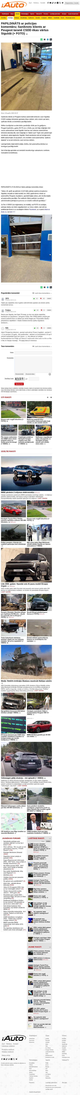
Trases (47, 1076)
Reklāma (36, 3)
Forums (31, 1082)
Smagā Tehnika (49, 1049)
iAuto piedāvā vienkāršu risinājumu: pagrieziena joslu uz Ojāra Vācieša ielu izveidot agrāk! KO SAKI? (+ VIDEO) (39, 808)
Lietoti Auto (31, 1038)
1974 (7, 298)
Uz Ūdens (48, 1048)
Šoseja (47, 1066)
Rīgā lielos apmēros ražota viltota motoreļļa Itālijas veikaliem (41, 890)
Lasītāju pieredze (51, 1082)
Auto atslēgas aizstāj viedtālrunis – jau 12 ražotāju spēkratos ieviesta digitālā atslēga (42, 905)
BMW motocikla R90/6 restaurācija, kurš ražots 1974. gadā (13, 924)
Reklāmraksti (49, 1055)
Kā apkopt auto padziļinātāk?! (14, 881)
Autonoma (31, 1042)
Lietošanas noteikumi (8, 1046)
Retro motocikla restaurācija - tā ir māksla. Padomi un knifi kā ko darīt (14, 913)
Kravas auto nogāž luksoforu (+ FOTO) (41, 896)
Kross (47, 1064)
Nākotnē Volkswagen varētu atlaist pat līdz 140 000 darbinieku (13, 806)
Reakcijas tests (66, 1057)
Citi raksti (6, 397)
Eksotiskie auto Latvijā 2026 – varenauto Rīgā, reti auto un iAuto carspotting (14, 896)
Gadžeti (31, 1078)
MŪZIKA (8, 875)
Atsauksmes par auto (51, 1085)
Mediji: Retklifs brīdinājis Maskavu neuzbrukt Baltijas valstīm (26, 681)
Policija (63, 1042)
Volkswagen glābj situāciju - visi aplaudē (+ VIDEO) (22, 778)
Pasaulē (48, 1040)
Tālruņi (30, 1064)
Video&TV (65, 1060)
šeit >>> (12, 212)
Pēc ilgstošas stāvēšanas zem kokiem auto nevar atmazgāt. (14, 929)
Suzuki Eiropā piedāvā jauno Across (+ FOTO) (37, 613)
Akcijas (64, 1082)
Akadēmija (64, 1044)
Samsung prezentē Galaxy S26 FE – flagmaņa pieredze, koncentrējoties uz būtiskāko (42, 1002)
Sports (48, 1060)
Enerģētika (31, 1063)
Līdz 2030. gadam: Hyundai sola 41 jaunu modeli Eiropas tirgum (42, 1010)
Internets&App (32, 1070)
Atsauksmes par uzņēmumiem (53, 1087)
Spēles (30, 1072)
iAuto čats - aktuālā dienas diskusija (12, 884)
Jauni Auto (31, 1040)
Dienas (42, 841)
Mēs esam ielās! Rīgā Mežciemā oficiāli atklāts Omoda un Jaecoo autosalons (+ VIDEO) (38, 544)
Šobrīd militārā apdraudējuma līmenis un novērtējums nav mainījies (37, 639)
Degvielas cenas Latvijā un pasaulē (12, 857)
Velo (47, 1046)
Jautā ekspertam (35, 1092)
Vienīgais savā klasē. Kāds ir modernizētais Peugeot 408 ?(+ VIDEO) (38, 712)
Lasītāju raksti (49, 1089)
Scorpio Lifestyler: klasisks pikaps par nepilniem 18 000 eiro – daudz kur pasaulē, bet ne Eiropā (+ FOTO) (13, 614)
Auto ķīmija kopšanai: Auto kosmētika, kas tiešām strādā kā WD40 (14, 907)
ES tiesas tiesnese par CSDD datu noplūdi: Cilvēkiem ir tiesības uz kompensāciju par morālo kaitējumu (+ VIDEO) (13, 737)
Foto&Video (32, 1074)
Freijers (8, 310)
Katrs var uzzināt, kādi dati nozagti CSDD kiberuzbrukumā (42, 1025)
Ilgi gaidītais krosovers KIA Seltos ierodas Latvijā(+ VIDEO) (13, 711)
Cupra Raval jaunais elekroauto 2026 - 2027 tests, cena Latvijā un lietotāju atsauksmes (14, 861)
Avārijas (64, 1040)
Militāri (63, 1051)
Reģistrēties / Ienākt (71, 3)
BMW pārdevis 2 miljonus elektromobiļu (17, 492)
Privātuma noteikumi (8, 1049)
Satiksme (64, 1046)
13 (7, 617)
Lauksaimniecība (50, 1051)
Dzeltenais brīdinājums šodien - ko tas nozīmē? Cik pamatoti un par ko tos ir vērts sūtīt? (13, 902)
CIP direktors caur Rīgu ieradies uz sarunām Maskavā (13, 832)
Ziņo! (30, 3)
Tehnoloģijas (33, 1060)
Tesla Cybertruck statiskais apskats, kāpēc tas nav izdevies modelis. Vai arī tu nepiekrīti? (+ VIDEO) (12, 640)
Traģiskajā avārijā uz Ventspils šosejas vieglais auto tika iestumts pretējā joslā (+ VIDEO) (26, 440)
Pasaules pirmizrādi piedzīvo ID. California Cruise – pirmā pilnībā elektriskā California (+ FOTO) (41, 866)
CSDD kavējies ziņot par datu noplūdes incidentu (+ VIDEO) (37, 832)
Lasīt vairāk (42, 498)
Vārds (12, 352)
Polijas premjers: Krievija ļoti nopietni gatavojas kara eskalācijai (13, 543)
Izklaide (47, 1042)
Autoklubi (64, 1053)
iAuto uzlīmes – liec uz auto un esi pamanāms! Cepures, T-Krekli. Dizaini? (14, 848)
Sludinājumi (33, 1035)
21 (44, 778)
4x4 (46, 1068)
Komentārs (10, 358)
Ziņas (47, 1035)
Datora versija (6, 1055)
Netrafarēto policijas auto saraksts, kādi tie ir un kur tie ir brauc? (13, 842)
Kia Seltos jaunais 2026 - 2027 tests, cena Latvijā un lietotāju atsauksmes (13, 867)
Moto (47, 1044)
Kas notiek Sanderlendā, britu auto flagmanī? (13, 872)
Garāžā (64, 1048)
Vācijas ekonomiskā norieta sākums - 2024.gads (12, 891)
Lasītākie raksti (36, 838)
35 (26, 34)
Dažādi (31, 1079)
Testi (47, 1053)
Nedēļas (48, 841)
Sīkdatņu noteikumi (8, 1052)
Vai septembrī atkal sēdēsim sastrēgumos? (41, 913)
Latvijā (47, 1038)
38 (7, 642)
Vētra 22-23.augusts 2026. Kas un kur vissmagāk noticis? (13, 888)
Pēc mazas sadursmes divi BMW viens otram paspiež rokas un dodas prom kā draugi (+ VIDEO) (9, 440)
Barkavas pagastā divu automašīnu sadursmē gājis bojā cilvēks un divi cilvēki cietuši (38, 421)
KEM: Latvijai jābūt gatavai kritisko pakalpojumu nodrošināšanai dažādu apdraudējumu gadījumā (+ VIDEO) (42, 931)
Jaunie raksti (34, 947)
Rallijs (47, 1063)
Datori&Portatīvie (33, 1066)
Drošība (64, 1038)
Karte (63, 1055)
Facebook (32, 209)
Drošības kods (9, 378)
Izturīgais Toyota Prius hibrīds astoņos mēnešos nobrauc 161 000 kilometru (13, 520)
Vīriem (64, 1035)
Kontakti (43, 3)
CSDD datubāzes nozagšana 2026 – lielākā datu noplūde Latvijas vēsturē (12, 918)
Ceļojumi (64, 1049)
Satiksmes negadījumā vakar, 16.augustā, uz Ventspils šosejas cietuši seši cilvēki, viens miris (44, 440)
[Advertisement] (26, 169)
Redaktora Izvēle (50, 1057)
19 (26, 443)
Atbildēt (49, 298)
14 (42, 811)
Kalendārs (48, 1078)
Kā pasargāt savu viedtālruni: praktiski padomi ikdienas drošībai (42, 921)
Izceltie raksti (8, 451)
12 (7, 421)
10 (9, 522)
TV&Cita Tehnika (33, 1076)
